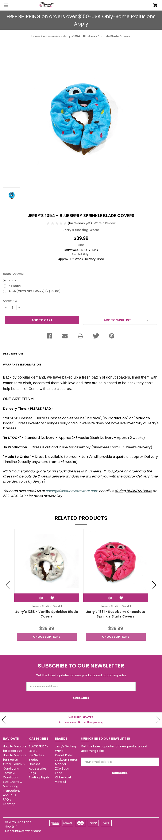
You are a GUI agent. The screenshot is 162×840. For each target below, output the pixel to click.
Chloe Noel (63, 777)
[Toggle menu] (5, 5)
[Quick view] (41, 598)
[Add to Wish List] (52, 598)
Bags (32, 773)
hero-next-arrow (158, 720)
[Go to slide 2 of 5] (154, 585)
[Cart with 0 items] (155, 5)
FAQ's (7, 799)
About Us (9, 795)
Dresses (34, 764)
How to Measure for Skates (15, 757)
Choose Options (46, 637)
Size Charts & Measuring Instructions (13, 786)
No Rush (14, 286)
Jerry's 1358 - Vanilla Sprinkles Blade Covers (46, 614)
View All (60, 782)
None (12, 280)
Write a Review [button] (104, 223)
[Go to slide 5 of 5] (8, 585)
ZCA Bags (62, 768)
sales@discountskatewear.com (72, 490)
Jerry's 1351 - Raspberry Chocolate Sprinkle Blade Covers (115, 614)
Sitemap (9, 804)
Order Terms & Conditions (14, 766)
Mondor (60, 764)
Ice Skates (36, 755)
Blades (33, 760)
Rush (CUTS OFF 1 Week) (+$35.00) (34, 291)
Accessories (37, 768)
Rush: (13, 274)
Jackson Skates (66, 760)
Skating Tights (39, 777)
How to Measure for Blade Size (15, 748)
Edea (58, 773)
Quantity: (10, 301)
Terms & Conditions (11, 775)
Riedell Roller (64, 755)
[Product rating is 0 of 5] (57, 223)
